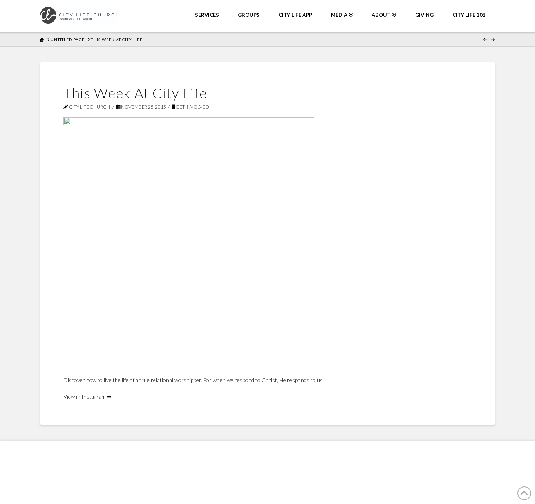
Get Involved (192, 107)
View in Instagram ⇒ (87, 396)
